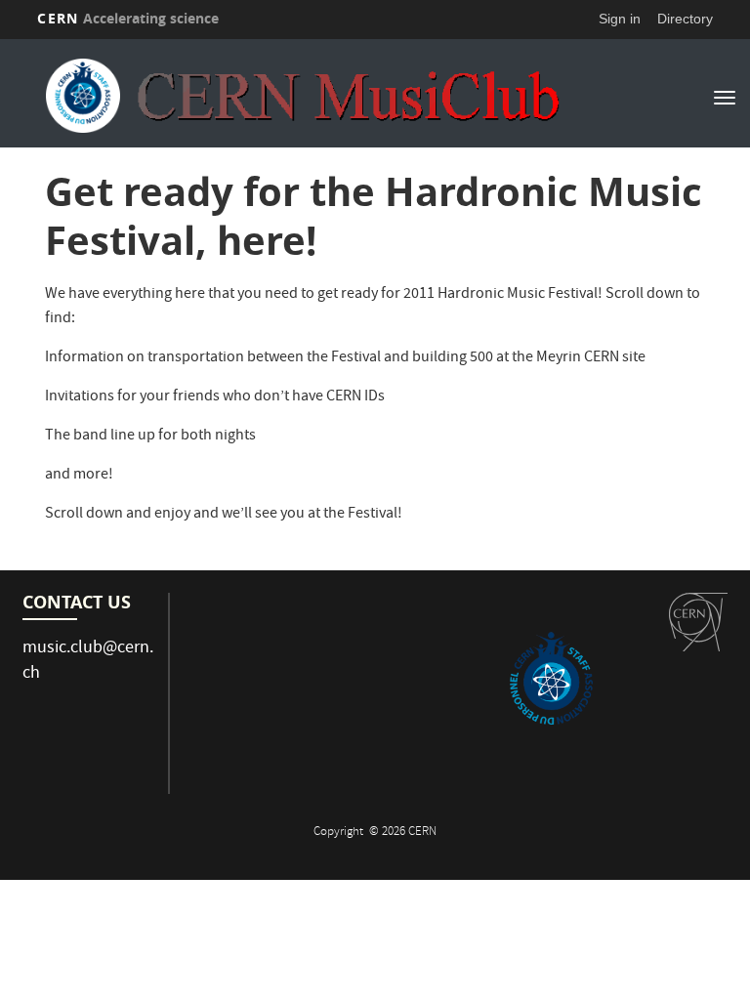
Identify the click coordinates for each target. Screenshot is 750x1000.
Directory (685, 18)
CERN (128, 18)
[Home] (302, 96)
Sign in (620, 18)
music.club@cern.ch (87, 662)
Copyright (339, 832)
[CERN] (698, 622)
